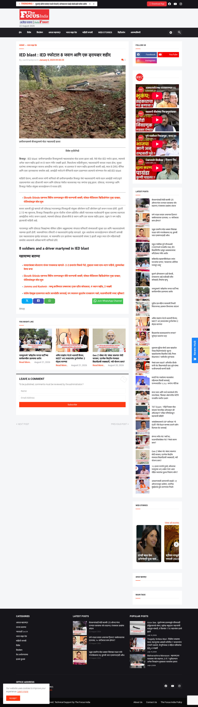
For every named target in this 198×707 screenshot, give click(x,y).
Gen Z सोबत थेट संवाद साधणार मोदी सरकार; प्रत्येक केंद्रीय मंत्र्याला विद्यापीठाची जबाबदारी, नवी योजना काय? (109, 358)
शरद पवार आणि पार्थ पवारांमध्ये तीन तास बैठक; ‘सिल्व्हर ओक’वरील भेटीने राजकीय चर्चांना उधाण (165, 395)
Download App (157, 4)
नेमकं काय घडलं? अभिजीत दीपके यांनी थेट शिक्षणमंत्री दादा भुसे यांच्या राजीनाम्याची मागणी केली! (165, 365)
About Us (137, 702)
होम (20, 32)
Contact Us (151, 702)
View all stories (172, 523)
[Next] (93, 3)
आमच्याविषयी (135, 32)
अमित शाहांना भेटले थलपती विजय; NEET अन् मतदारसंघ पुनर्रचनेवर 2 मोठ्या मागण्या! (70, 358)
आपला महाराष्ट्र (54, 32)
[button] (171, 32)
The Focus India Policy (171, 702)
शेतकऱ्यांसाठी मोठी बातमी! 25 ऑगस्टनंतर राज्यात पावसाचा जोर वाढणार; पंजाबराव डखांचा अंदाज (164, 203)
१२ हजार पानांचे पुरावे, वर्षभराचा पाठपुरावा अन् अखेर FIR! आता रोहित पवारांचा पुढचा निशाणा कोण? (165, 469)
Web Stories (105, 32)
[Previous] (89, 3)
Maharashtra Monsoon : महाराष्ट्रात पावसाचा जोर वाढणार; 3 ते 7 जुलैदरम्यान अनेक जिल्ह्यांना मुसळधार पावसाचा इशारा (163, 658)
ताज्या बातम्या (21, 627)
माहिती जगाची (87, 32)
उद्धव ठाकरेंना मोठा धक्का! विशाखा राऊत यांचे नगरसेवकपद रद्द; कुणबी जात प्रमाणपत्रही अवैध (164, 232)
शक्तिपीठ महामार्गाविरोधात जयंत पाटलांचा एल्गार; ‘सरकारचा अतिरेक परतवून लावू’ (165, 262)
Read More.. (25, 362)
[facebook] (169, 4)
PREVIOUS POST (119, 424)
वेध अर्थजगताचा (22, 654)
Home (21, 45)
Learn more (22, 691)
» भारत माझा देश (30, 45)
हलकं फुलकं (20, 659)
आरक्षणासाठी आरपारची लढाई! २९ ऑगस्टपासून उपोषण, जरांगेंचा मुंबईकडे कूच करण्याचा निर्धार (164, 484)
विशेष (29, 32)
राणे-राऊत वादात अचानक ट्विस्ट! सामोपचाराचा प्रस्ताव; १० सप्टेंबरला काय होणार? (165, 217)
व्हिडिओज (121, 32)
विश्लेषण (40, 32)
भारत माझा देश (71, 32)
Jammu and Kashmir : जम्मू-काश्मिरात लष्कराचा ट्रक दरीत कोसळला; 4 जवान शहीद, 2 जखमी (68, 286)
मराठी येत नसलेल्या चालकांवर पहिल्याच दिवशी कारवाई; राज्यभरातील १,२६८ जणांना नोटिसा (165, 380)
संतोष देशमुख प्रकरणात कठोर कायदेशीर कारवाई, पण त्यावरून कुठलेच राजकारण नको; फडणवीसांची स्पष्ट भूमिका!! (74, 293)
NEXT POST (23, 424)
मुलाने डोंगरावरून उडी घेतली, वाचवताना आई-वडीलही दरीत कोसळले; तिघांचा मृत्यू (67, 4)
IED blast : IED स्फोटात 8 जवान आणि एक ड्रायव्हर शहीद (65, 54)
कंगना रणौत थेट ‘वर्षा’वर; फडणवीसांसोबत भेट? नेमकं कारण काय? (164, 439)
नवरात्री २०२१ (22, 631)
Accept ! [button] (13, 698)
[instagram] (181, 4)
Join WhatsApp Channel (109, 300)
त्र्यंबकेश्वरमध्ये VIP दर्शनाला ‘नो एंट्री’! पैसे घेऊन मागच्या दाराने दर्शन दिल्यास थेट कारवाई (165, 425)
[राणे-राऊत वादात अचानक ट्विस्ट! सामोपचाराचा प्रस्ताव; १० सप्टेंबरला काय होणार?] (80, 643)
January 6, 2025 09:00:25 (51, 60)
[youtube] (175, 4)
